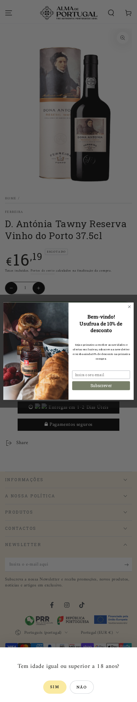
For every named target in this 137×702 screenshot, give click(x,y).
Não (81, 687)
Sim (55, 687)
